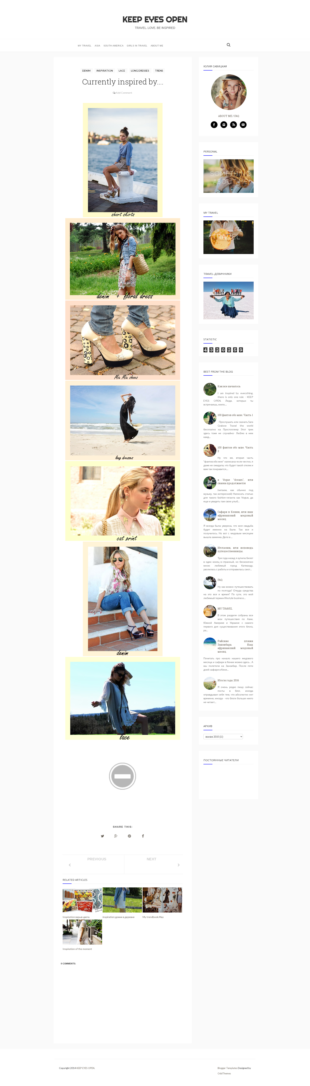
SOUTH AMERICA (114, 45)
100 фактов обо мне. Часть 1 (235, 415)
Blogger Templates (227, 1068)
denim (86, 70)
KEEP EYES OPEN (155, 19)
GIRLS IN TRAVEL (137, 45)
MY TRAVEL (84, 45)
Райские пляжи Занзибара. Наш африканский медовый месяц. (235, 646)
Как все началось (229, 386)
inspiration (104, 70)
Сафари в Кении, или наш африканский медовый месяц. (235, 515)
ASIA (97, 45)
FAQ (236, 116)
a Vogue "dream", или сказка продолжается (235, 481)
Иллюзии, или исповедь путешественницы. (235, 549)
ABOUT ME (157, 45)
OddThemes (224, 1073)
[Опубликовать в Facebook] (143, 836)
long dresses (140, 70)
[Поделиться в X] (102, 836)
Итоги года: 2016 (228, 680)
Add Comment (124, 92)
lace (122, 70)
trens (159, 70)
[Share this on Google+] (116, 836)
